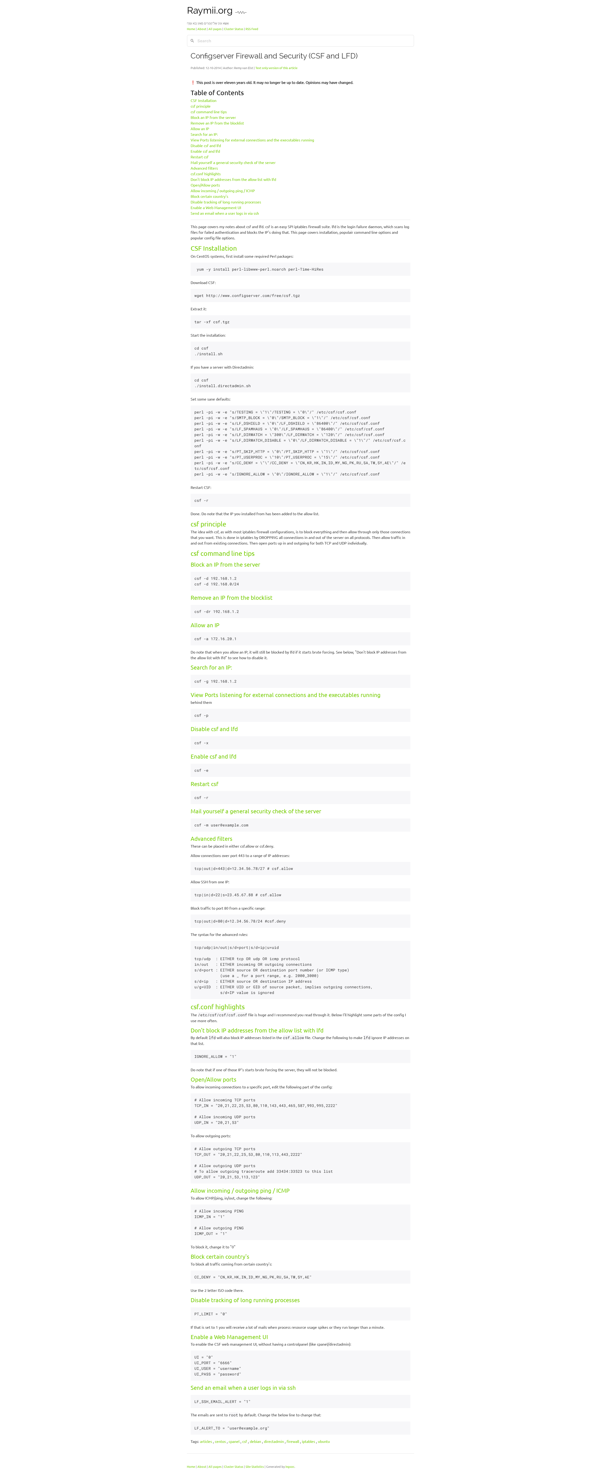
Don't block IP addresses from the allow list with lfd (233, 179)
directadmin (274, 1441)
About (201, 29)
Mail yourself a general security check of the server (233, 162)
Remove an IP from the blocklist (217, 123)
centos (220, 1441)
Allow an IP (200, 128)
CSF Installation (203, 100)
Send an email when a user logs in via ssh (225, 213)
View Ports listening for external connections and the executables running (252, 139)
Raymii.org (211, 10)
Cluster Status (233, 29)
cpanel (234, 1441)
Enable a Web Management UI (216, 207)
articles (206, 1441)
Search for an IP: (204, 134)
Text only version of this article (276, 68)
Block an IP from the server (213, 117)
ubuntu (324, 1441)
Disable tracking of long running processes (226, 201)
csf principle (201, 106)
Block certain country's (209, 196)
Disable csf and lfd (206, 145)
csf (244, 1441)
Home (191, 29)
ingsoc (289, 1466)
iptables (308, 1441)
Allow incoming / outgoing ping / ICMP (223, 190)
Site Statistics (255, 1466)
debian (255, 1441)
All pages (215, 29)
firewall (293, 1441)
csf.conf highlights (206, 173)
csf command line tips (209, 111)
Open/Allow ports (205, 185)
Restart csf (199, 156)
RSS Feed (252, 29)
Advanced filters (204, 168)
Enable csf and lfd (205, 151)
